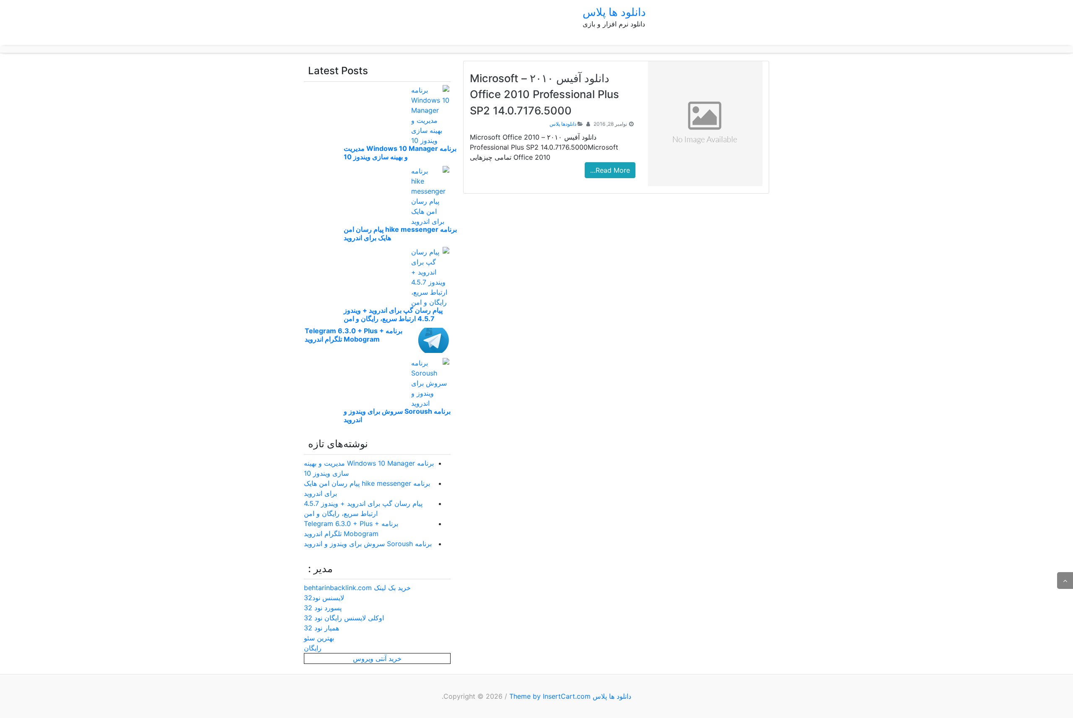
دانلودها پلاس (562, 124)
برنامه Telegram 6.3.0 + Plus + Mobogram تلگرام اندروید (353, 335)
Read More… (610, 170)
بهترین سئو (319, 638)
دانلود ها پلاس (614, 11)
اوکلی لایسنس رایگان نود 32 (344, 618)
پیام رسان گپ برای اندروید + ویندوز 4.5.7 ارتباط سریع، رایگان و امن (393, 314)
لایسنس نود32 (324, 598)
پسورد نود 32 (323, 608)
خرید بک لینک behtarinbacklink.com (357, 587)
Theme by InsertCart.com (550, 696)
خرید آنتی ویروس (377, 658)
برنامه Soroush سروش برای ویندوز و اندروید (368, 543)
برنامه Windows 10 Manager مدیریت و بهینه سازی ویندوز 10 (400, 152)
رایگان (312, 648)
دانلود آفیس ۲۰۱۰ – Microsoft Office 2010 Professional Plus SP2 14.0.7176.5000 (544, 94)
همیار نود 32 (321, 628)
